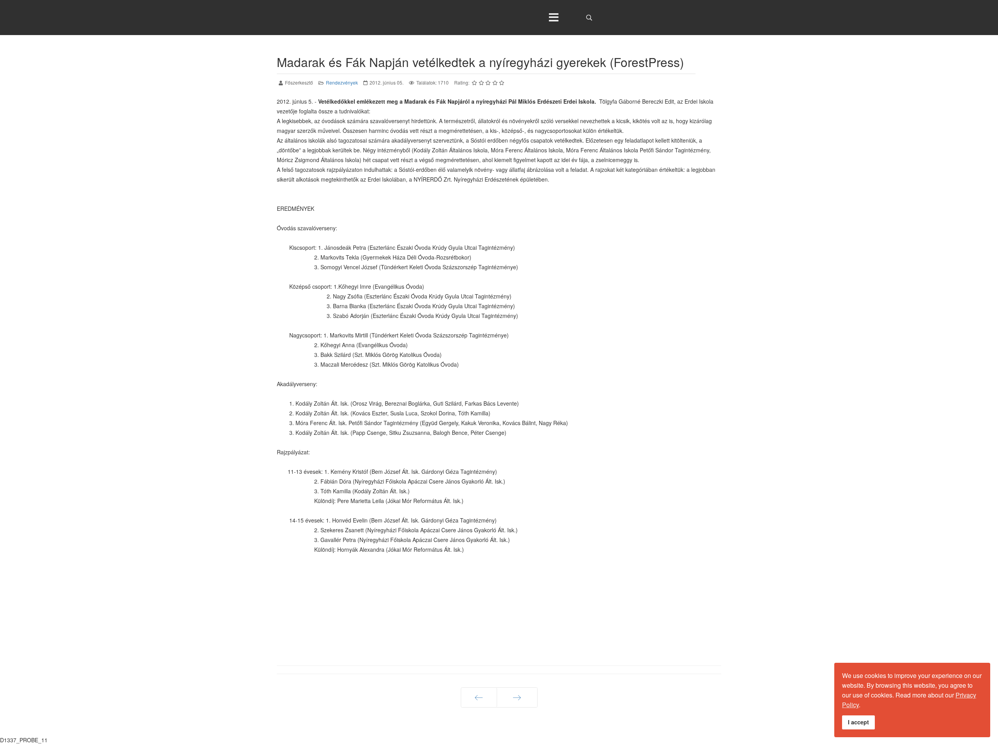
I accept (858, 722)
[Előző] (479, 697)
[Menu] (553, 17)
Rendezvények (342, 82)
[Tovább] (517, 697)
